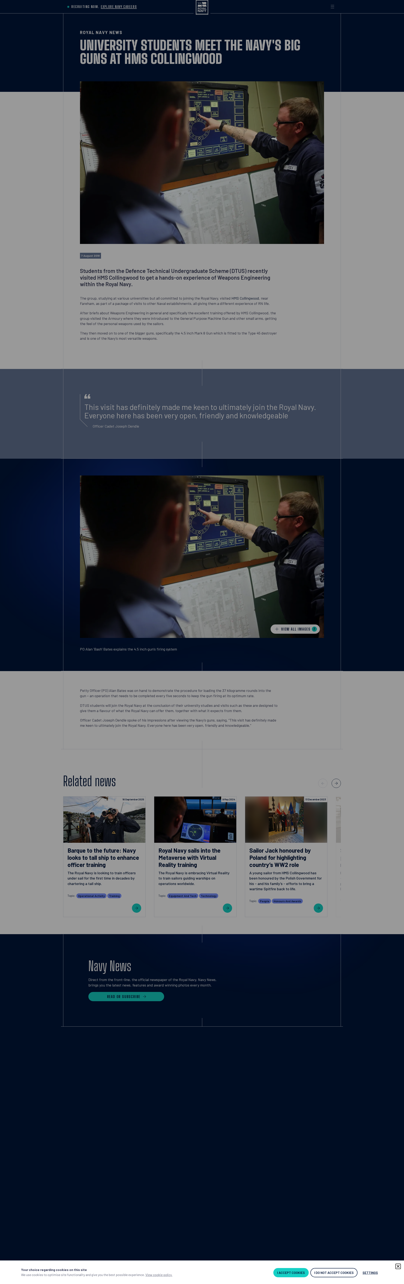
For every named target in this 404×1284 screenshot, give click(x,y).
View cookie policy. (158, 1275)
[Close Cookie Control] (398, 1266)
